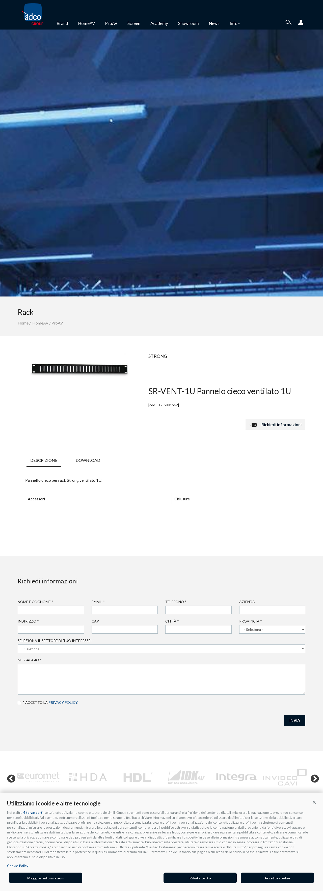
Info (233, 23)
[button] (314, 802)
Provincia (250, 621)
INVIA (294, 720)
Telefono (175, 602)
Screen (133, 23)
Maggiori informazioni (45, 878)
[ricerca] (288, 21)
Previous (9, 776)
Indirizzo (28, 621)
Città (172, 621)
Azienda (247, 602)
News (214, 23)
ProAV (111, 23)
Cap (95, 621)
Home (23, 322)
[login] (300, 21)
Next (312, 776)
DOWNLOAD (88, 460)
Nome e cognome (35, 602)
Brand (62, 23)
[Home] (35, 14)
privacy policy (62, 702)
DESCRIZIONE (44, 460)
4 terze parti (33, 813)
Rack (26, 311)
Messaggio (30, 660)
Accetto (20, 702)
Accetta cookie (277, 878)
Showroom (188, 23)
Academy (159, 23)
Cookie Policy (17, 865)
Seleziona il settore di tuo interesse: (56, 640)
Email (98, 602)
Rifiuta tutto (200, 878)
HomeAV (86, 23)
